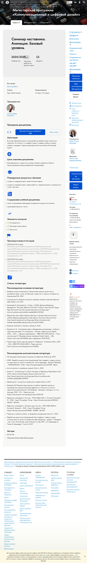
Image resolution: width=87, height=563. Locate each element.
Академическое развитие (40, 496)
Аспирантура (24, 496)
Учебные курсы (76, 103)
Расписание (75, 125)
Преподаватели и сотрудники (9, 489)
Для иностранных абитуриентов (77, 86)
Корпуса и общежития (7, 494)
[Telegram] (73, 281)
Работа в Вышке (8, 549)
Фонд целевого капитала (9, 506)
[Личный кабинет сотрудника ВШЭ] (79, 2)
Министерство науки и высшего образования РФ (73, 480)
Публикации (54, 496)
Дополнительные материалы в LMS (30, 132)
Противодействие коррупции (9, 511)
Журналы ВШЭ (55, 493)
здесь (44, 555)
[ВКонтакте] (70, 281)
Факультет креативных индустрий (22, 464)
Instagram (75, 273)
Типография (54, 488)
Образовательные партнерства (25, 514)
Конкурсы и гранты (41, 500)
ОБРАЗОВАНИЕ (25, 472)
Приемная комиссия (76, 77)
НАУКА (38, 472)
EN (71, 2)
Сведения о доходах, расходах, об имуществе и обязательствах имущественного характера (10, 520)
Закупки (6, 497)
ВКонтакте (75, 270)
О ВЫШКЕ (8, 472)
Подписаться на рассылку (77, 176)
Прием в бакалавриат (26, 486)
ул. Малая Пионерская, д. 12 (75, 203)
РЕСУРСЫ (54, 472)
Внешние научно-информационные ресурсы (41, 505)
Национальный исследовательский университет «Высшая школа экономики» (27, 462)
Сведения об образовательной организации (9, 530)
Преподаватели (77, 106)
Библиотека (54, 475)
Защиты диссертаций (41, 492)
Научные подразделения (40, 476)
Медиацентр (55, 490)
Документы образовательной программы (77, 120)
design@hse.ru (77, 227)
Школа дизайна (12, 86)
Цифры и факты (9, 475)
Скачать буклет (76, 95)
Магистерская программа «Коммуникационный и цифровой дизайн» (46, 12)
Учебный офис (74, 167)
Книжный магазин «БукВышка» (56, 484)
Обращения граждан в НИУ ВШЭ (10, 501)
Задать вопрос (76, 185)
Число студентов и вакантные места (75, 112)
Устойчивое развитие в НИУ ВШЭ (10, 484)
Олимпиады (23, 483)
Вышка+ (22, 488)
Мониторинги (39, 485)
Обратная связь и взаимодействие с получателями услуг (26, 520)
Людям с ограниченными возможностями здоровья (9, 538)
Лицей (22, 475)
